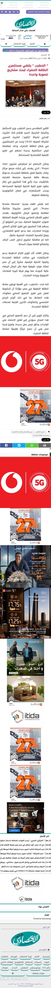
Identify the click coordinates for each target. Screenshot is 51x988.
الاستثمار (44, 55)
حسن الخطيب (40, 432)
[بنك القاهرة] (25, 566)
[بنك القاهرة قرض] (25, 691)
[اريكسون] (25, 817)
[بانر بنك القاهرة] (25, 746)
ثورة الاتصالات (19, 44)
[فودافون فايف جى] (25, 362)
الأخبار (32, 44)
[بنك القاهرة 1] (35, 409)
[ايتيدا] (25, 717)
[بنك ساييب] (25, 613)
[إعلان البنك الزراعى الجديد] (25, 657)
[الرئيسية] (45, 44)
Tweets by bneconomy (42, 919)
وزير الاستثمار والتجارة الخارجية (22, 432)
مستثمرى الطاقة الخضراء (41, 435)
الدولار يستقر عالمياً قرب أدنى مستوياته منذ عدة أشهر (23, 866)
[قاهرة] (25, 783)
